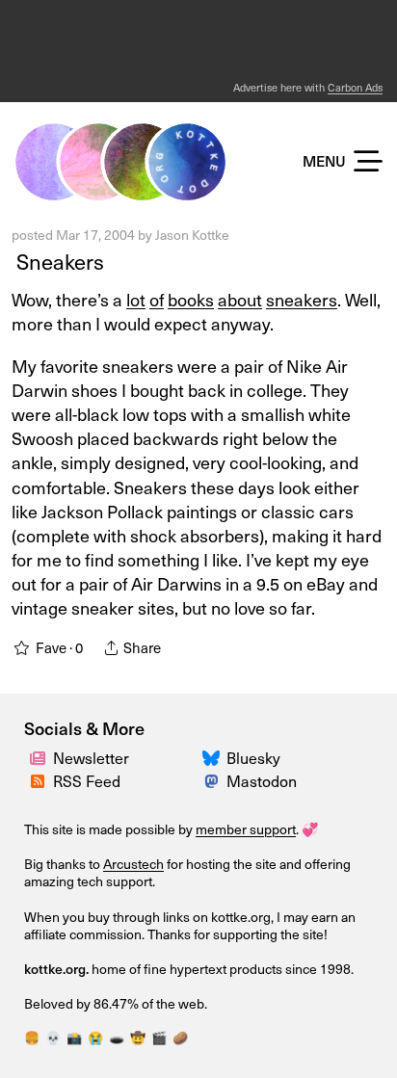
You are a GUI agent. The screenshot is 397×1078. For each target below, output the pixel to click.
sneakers (301, 299)
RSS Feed (86, 780)
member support (246, 829)
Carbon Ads (355, 87)
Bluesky (253, 757)
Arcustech (133, 864)
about (240, 299)
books (191, 299)
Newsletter (91, 757)
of (156, 299)
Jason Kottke (192, 234)
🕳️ (116, 1037)
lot (136, 299)
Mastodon (261, 780)
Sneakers (58, 260)
